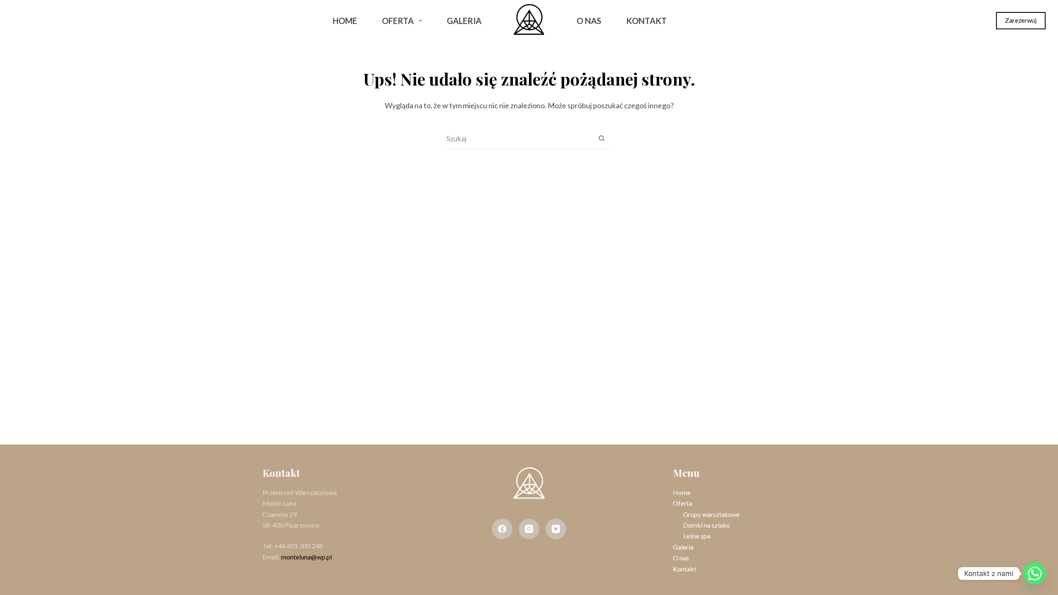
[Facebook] (20, 21)
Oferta (398, 21)
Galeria (464, 21)
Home (345, 21)
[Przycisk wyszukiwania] (601, 139)
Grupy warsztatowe (711, 514)
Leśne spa (696, 536)
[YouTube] (556, 529)
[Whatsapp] (1035, 573)
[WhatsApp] (63, 21)
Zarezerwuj (1021, 20)
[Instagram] (42, 21)
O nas (589, 21)
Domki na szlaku (706, 525)
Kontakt (646, 21)
